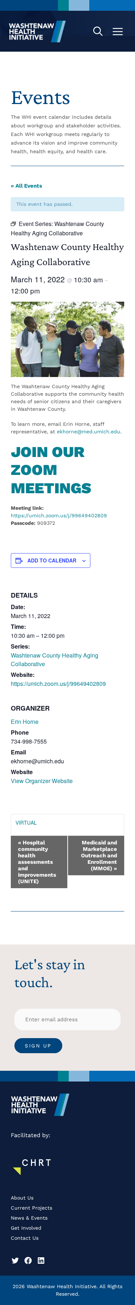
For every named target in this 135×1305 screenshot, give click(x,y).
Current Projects (31, 1208)
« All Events (26, 186)
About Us (22, 1198)
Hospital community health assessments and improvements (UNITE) (37, 862)
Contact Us (25, 1238)
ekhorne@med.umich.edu (88, 431)
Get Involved (26, 1228)
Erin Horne (25, 721)
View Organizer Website (42, 781)
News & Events (29, 1218)
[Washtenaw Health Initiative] (37, 31)
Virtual (26, 822)
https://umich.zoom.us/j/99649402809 (59, 515)
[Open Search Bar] (98, 31)
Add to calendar (51, 560)
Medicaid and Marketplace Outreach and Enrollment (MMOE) (99, 855)
